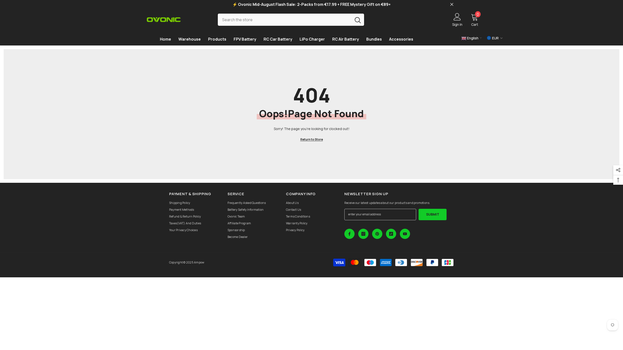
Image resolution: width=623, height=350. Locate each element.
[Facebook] (349, 234)
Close (452, 4)
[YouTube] (405, 234)
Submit (432, 214)
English (472, 38)
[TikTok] (391, 234)
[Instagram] (363, 234)
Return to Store (311, 139)
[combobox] (284, 20)
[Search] (291, 20)
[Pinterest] (377, 234)
